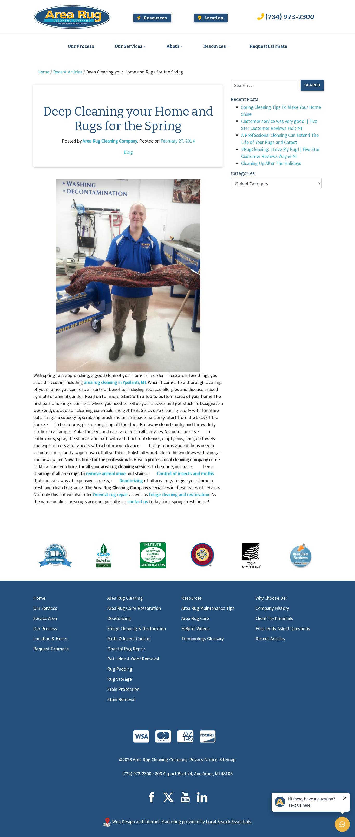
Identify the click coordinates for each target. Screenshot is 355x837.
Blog (128, 152)
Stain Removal (121, 699)
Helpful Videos (195, 628)
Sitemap (227, 759)
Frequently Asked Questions (282, 628)
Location (213, 18)
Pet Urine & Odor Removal (133, 659)
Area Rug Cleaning (125, 598)
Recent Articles (67, 72)
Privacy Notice (203, 759)
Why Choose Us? (271, 598)
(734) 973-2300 (289, 17)
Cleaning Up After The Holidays (271, 163)
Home (43, 72)
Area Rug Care (195, 618)
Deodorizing (119, 618)
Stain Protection (123, 689)
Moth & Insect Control (128, 639)
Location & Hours (50, 639)
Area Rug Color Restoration (134, 608)
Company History (272, 608)
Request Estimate (268, 46)
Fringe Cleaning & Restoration (136, 628)
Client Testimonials (274, 618)
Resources (155, 18)
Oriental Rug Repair (126, 649)
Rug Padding (119, 669)
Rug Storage (119, 679)
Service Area (45, 618)
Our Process (81, 46)
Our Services (128, 46)
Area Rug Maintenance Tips (207, 608)
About (172, 46)
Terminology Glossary (202, 639)
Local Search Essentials (228, 822)
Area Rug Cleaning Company (110, 141)
